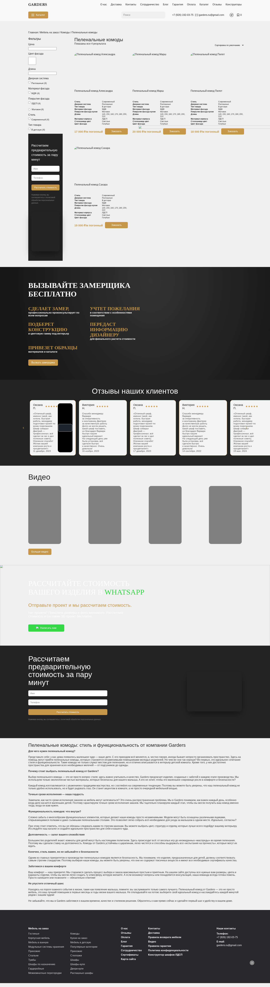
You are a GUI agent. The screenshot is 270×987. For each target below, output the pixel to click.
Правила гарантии (159, 946)
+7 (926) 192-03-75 (227, 937)
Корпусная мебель (39, 938)
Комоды (65, 32)
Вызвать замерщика (43, 362)
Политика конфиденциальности (168, 950)
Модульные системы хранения (46, 946)
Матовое (38, 109)
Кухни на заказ (78, 938)
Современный (40, 119)
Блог (165, 4)
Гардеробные (36, 968)
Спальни (33, 955)
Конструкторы (234, 4)
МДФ (35, 93)
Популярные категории (83, 946)
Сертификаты (129, 954)
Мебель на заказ (49, 32)
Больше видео (39, 551)
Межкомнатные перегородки (45, 973)
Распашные (39, 83)
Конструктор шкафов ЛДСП (165, 954)
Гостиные (33, 933)
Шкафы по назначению (41, 964)
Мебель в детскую (80, 942)
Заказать (116, 131)
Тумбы (32, 960)
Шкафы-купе (77, 964)
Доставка (116, 4)
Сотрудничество (149, 4)
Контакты (130, 4)
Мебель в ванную (38, 942)
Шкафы (74, 960)
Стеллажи (76, 955)
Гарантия (177, 4)
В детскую (38, 129)
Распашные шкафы (81, 973)
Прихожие (34, 951)
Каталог (204, 4)
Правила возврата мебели (164, 937)
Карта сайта (128, 959)
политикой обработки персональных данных (43, 200)
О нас (103, 4)
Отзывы (217, 4)
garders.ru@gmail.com (229, 945)
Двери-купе (77, 968)
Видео (152, 941)
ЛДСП (36, 103)
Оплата (191, 4)
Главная (33, 32)
